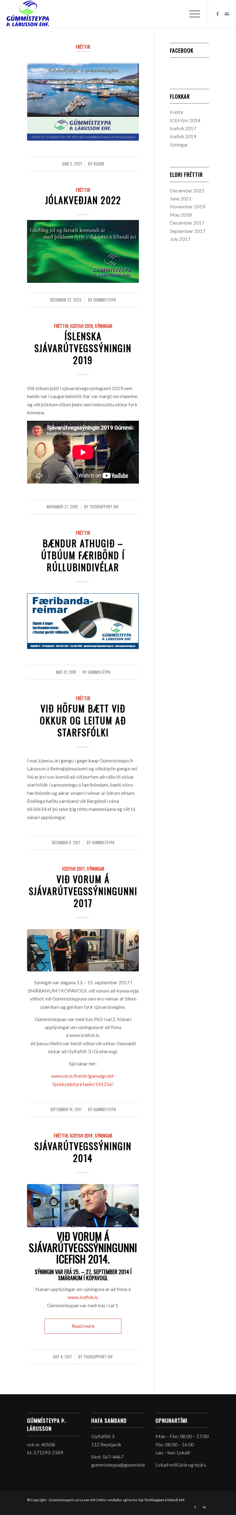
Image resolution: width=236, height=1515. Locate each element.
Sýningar (103, 326)
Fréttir (83, 47)
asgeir (98, 164)
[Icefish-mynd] (83, 950)
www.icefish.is (83, 1297)
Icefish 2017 (73, 868)
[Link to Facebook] (217, 13)
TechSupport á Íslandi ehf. (164, 1500)
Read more (83, 1326)
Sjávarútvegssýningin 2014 (83, 1152)
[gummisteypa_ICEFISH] (83, 1205)
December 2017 (187, 223)
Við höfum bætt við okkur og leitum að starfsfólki (83, 720)
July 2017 (180, 239)
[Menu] (191, 14)
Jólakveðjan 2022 (83, 200)
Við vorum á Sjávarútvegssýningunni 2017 (83, 891)
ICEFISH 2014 (81, 1135)
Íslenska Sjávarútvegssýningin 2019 (83, 348)
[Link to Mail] (226, 13)
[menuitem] (191, 14)
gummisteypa (104, 300)
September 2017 (187, 231)
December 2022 (187, 190)
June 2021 (180, 198)
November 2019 (187, 206)
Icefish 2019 (81, 326)
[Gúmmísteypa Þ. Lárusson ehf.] (28, 14)
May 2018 (181, 215)
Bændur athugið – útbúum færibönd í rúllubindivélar (83, 555)
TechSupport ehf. (104, 507)
